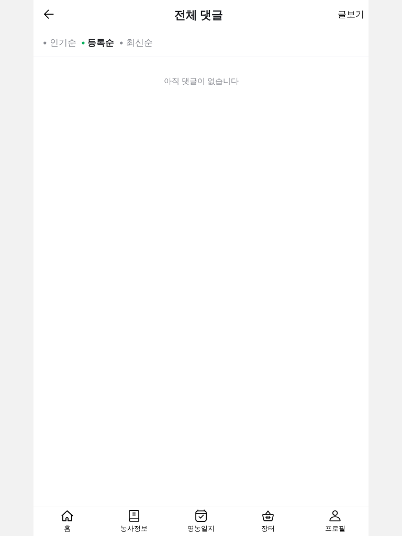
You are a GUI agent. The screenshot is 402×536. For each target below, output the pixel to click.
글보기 (351, 14)
